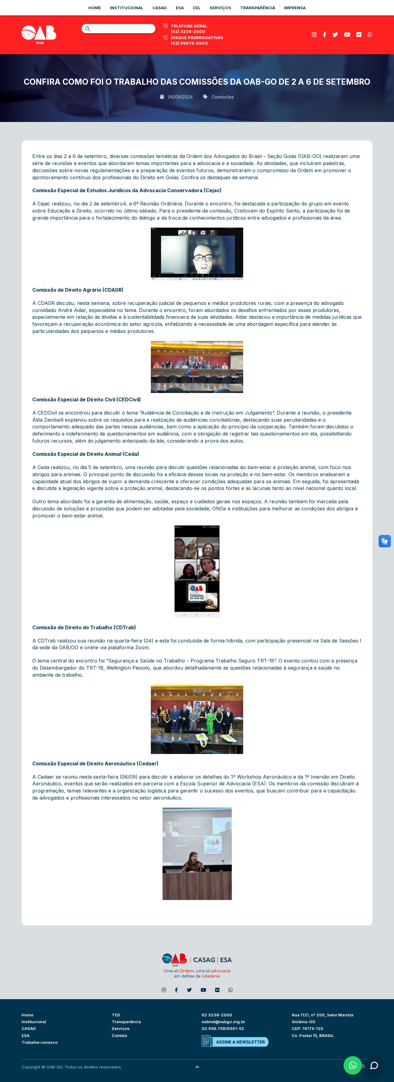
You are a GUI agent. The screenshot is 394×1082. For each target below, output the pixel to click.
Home (94, 7)
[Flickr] (358, 34)
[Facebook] (324, 34)
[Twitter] (335, 34)
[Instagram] (314, 34)
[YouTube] (347, 34)
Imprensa (295, 7)
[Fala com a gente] (374, 1065)
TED (116, 1014)
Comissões (223, 96)
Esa (180, 7)
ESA (26, 1035)
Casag (159, 7)
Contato (119, 1035)
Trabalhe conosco (40, 1042)
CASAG (29, 1028)
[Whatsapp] (370, 34)
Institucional (126, 7)
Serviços (220, 7)
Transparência (257, 7)
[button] (353, 1065)
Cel (197, 7)
